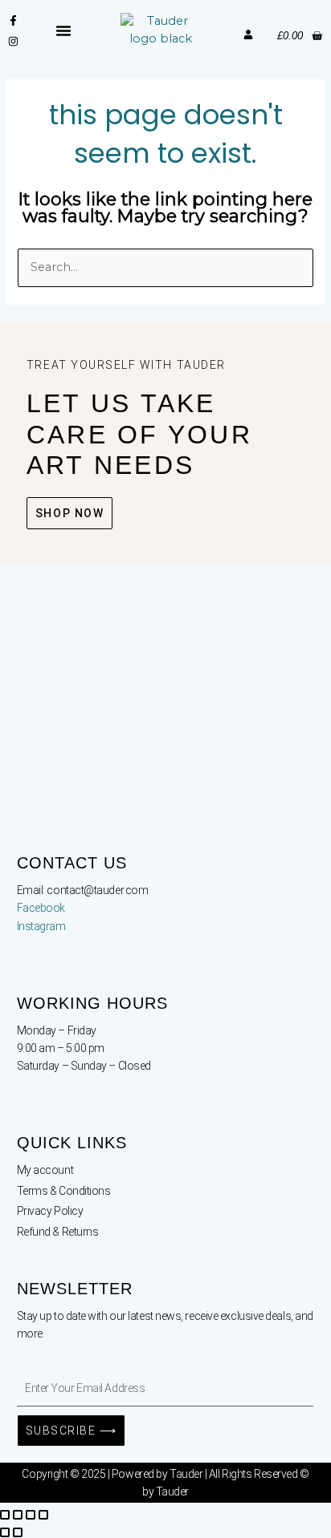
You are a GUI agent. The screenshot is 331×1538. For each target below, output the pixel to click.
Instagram (41, 926)
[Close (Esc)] (43, 1515)
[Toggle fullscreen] (17, 1515)
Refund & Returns (58, 1231)
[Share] (30, 1515)
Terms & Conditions (64, 1190)
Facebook (41, 907)
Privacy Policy (50, 1210)
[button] (63, 30)
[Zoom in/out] (5, 1515)
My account (45, 1170)
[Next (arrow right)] (17, 1532)
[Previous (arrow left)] (5, 1532)
